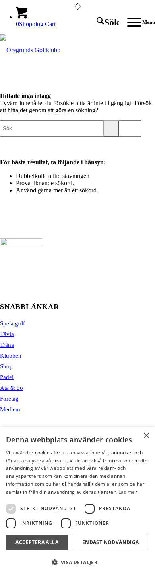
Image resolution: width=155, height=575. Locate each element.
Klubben (10, 355)
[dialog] (77, 501)
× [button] (146, 436)
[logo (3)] (62, 50)
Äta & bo (11, 388)
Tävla (7, 334)
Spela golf (12, 323)
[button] (77, 562)
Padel (7, 377)
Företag (9, 398)
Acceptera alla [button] (36, 542)
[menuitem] (104, 22)
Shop (6, 366)
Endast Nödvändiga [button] (110, 542)
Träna (7, 345)
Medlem (10, 409)
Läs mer (127, 492)
